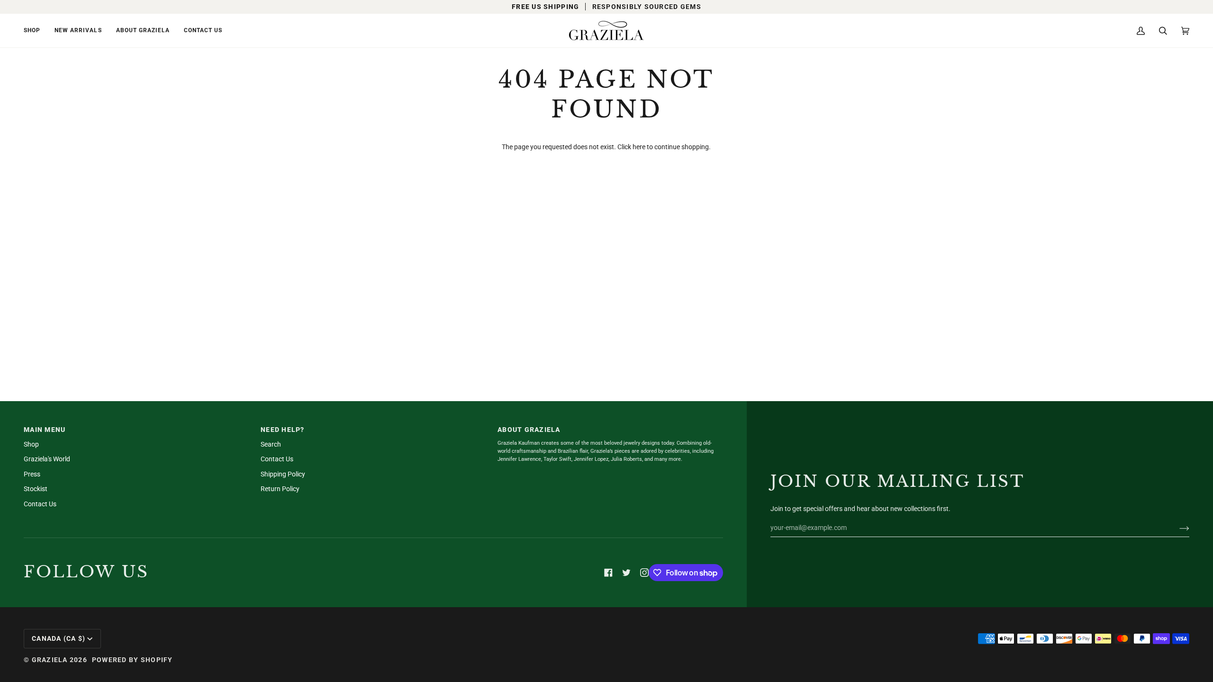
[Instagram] (644, 572)
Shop (31, 444)
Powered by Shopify (132, 660)
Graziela (50, 660)
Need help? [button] (283, 429)
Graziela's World (47, 459)
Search (271, 444)
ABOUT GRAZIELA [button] (529, 429)
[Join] (1176, 527)
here (639, 147)
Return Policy (280, 489)
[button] (35, 30)
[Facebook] (608, 572)
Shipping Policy (283, 474)
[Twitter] (626, 572)
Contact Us (40, 504)
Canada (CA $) (58, 638)
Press (32, 474)
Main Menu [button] (44, 429)
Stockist (35, 489)
